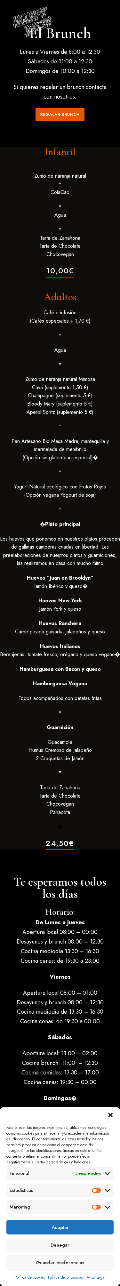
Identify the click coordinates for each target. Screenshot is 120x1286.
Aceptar (60, 1227)
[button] (110, 1115)
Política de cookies (30, 1277)
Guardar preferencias (60, 1262)
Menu (104, 22)
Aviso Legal (96, 1277)
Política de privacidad (66, 1277)
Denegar (60, 1245)
